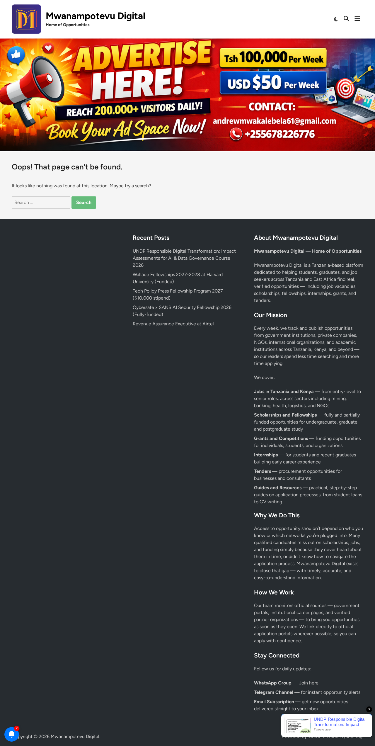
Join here (308, 683)
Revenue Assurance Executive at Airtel (173, 324)
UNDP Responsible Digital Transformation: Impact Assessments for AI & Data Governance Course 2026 (184, 258)
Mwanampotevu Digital (95, 15)
